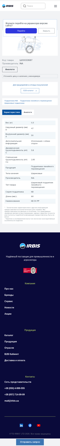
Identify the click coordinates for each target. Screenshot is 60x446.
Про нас (8, 289)
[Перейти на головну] (7, 6)
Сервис (8, 301)
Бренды (9, 295)
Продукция (10, 341)
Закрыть (46, 31)
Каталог (8, 335)
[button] (55, 6)
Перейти (21, 31)
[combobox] (33, 6)
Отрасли (9, 348)
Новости (9, 307)
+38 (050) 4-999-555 (14, 388)
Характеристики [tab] (12, 112)
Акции (7, 314)
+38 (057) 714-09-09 (14, 394)
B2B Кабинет (11, 354)
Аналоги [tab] (28, 112)
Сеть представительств (17, 382)
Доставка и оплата (14, 360)
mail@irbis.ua (11, 401)
